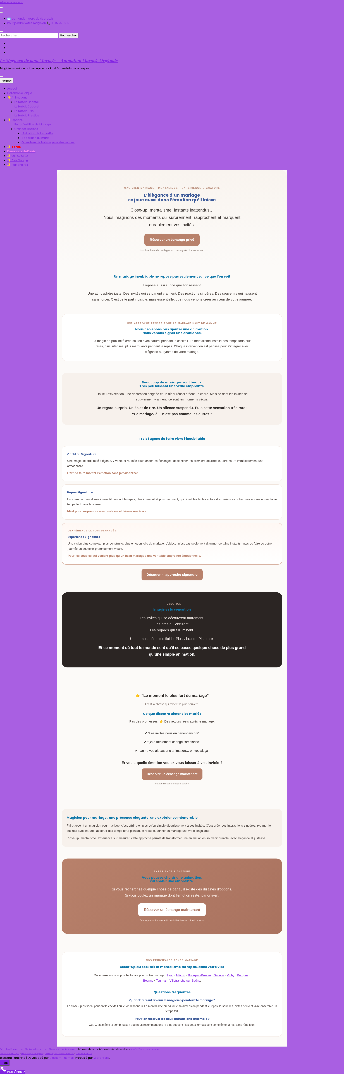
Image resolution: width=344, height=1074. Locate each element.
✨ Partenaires (17, 165)
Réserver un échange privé (172, 239)
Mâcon (180, 975)
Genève (219, 975)
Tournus (161, 980)
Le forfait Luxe (24, 111)
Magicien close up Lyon (36, 1049)
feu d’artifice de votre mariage (145, 1049)
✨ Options (15, 120)
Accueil (12, 88)
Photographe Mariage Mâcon (62, 1049)
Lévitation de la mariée (37, 133)
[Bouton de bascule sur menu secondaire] (1, 7)
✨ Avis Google (17, 160)
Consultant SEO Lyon (9, 1053)
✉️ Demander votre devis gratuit (30, 19)
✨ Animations (17, 97)
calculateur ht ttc (84, 1053)
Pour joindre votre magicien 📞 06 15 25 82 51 (38, 23)
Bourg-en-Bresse (199, 975)
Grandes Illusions (26, 129)
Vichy (230, 975)
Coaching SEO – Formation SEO (59, 1053)
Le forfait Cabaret (27, 106)
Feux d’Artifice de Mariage (32, 124)
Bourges (242, 975)
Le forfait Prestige (26, 115)
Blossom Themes (62, 1058)
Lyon (170, 975)
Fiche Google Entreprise (32, 1053)
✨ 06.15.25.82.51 (18, 156)
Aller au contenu (11, 2)
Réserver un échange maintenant (172, 774)
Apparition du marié (35, 138)
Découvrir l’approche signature (172, 574)
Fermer (6, 81)
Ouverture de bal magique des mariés (48, 142)
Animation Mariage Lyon (11, 1049)
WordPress (101, 1058)
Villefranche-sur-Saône (184, 980)
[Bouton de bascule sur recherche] (1, 31)
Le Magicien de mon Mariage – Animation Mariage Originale (59, 60)
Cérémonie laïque (19, 93)
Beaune (148, 980)
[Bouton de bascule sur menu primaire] (1, 76)
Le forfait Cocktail (26, 102)
